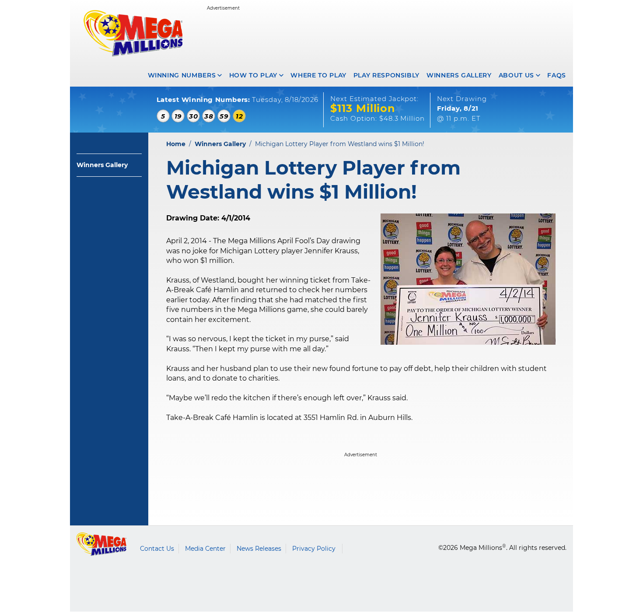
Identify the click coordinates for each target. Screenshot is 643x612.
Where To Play (318, 75)
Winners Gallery (459, 75)
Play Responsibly (386, 75)
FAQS (556, 75)
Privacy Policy (313, 549)
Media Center (205, 549)
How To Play (253, 75)
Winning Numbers (182, 75)
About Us (516, 75)
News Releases (259, 549)
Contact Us (157, 549)
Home (175, 144)
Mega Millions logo (102, 544)
